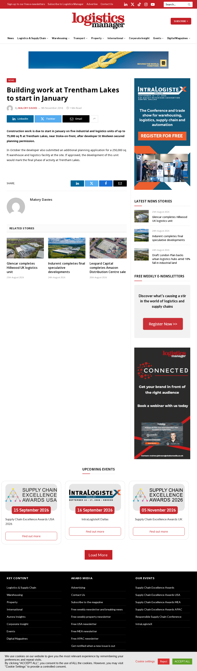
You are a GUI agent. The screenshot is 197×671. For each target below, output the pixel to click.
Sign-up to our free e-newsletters (26, 4)
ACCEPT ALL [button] (182, 661)
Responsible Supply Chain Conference (158, 616)
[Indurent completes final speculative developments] (66, 248)
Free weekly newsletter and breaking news (97, 609)
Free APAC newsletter (84, 638)
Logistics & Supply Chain (31, 38)
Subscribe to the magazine (87, 602)
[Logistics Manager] (98, 21)
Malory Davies (27, 108)
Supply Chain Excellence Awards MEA (158, 602)
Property (96, 38)
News (11, 38)
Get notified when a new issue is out (93, 645)
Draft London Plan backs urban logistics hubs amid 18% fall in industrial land (171, 259)
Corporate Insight (139, 38)
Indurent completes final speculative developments (66, 267)
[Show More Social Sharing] (94, 119)
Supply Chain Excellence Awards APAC (158, 609)
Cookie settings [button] (145, 661)
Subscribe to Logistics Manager (65, 4)
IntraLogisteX (143, 624)
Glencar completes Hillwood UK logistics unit (22, 267)
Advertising (78, 587)
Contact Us (107, 4)
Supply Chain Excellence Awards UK (158, 519)
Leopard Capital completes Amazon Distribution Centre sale (108, 267)
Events (157, 38)
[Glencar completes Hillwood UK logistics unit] (25, 248)
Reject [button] (163, 661)
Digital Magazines (177, 38)
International (115, 38)
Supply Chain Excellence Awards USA (157, 594)
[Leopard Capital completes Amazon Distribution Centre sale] (108, 248)
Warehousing (59, 38)
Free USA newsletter (84, 624)
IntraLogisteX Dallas (95, 519)
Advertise (92, 4)
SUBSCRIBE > (181, 21)
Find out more (31, 536)
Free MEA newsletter (84, 631)
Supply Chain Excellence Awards (154, 587)
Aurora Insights (16, 616)
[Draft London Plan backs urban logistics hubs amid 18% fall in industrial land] (141, 254)
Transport (79, 38)
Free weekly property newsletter (91, 616)
